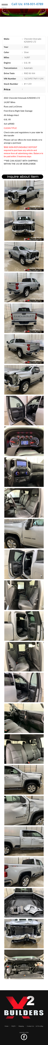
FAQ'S (13, 1026)
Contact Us (30, 1026)
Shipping (21, 1026)
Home (6, 1026)
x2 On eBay (39, 1026)
